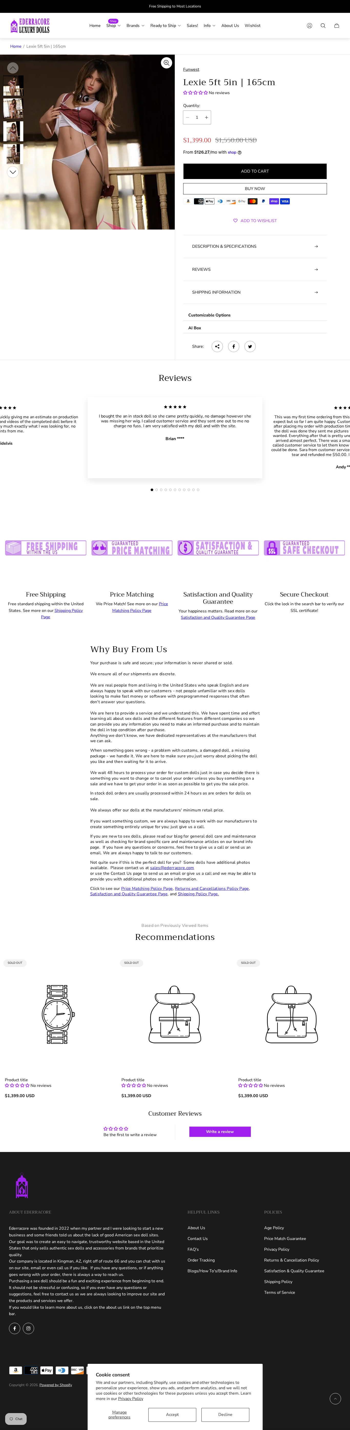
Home (16, 46)
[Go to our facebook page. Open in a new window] (14, 1328)
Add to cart (255, 171)
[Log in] (309, 25)
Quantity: (191, 105)
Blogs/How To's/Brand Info (212, 1271)
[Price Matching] (132, 545)
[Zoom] (166, 62)
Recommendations (175, 937)
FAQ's (193, 1249)
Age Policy (274, 1228)
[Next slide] (12, 172)
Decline (225, 1414)
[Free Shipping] (45, 545)
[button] (196, 93)
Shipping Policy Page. (198, 894)
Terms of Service (279, 1292)
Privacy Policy (130, 1399)
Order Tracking (201, 1260)
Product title (16, 1080)
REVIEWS (201, 269)
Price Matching (132, 594)
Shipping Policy (278, 1282)
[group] (13, 85)
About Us (196, 1228)
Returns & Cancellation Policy (291, 1260)
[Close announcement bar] (337, 6)
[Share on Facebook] (233, 346)
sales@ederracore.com (172, 868)
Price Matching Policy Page (147, 888)
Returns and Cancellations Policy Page (212, 888)
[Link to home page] (22, 1186)
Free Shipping (46, 594)
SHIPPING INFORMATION (216, 292)
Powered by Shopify (55, 1385)
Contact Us (198, 1239)
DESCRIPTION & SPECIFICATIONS (224, 246)
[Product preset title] (58, 1014)
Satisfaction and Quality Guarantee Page (218, 617)
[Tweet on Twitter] (250, 346)
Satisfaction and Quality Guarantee (218, 598)
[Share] (217, 346)
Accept (172, 1414)
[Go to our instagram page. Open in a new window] (28, 1328)
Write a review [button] (220, 1132)
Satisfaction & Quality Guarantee (294, 1271)
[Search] (323, 25)
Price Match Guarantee (285, 1239)
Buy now (255, 189)
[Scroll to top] (335, 1398)
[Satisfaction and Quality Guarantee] (218, 545)
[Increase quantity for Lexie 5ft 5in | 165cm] (206, 117)
